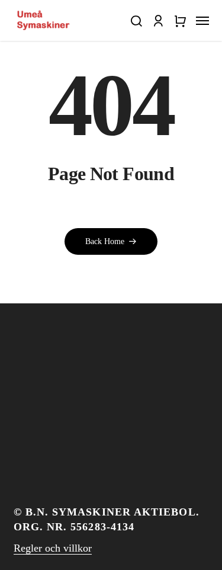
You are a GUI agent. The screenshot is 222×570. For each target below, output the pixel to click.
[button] (136, 20)
